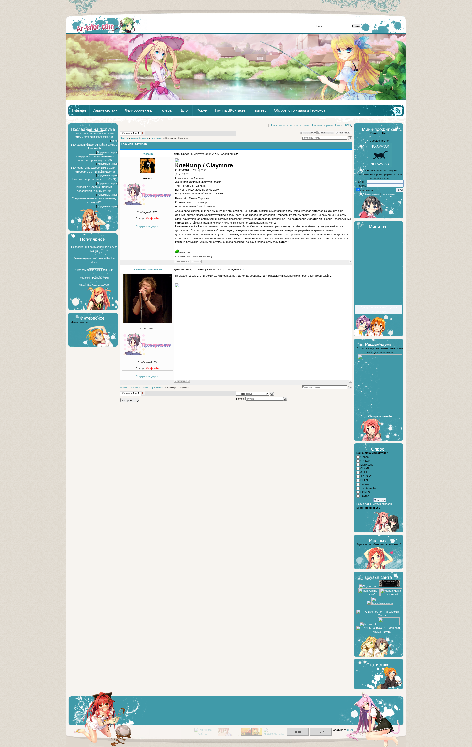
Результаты (363, 503)
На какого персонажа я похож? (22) (94, 179)
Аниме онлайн (105, 110)
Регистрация (388, 194)
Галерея (166, 110)
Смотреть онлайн (380, 416)
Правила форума (322, 125)
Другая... (365, 495)
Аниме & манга (139, 138)
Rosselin (147, 153)
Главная (106, 24)
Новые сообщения (281, 125)
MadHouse (366, 464)
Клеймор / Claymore (177, 138)
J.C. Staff (365, 476)
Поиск (339, 125)
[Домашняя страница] (196, 261)
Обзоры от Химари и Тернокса (299, 110)
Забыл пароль (372, 194)
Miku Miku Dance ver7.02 (94, 285)
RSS (348, 125)
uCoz (350, 729)
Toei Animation (368, 488)
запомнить (366, 190)
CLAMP (364, 468)
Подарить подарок (147, 226)
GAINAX (365, 460)
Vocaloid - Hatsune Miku (94, 277)
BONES (365, 492)
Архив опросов (382, 503)
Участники (302, 125)
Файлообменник (138, 110)
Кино (114, 140)
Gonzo (364, 456)
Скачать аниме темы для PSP (94, 270)
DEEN (364, 480)
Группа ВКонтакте (230, 110)
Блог (185, 110)
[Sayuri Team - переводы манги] (368, 586)
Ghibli (363, 472)
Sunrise (364, 484)
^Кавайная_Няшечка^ (147, 269)
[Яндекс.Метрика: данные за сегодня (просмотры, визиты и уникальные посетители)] (274, 732)
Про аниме (157, 138)
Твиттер (259, 110)
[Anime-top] (251, 734)
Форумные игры (107, 152)
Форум (201, 110)
